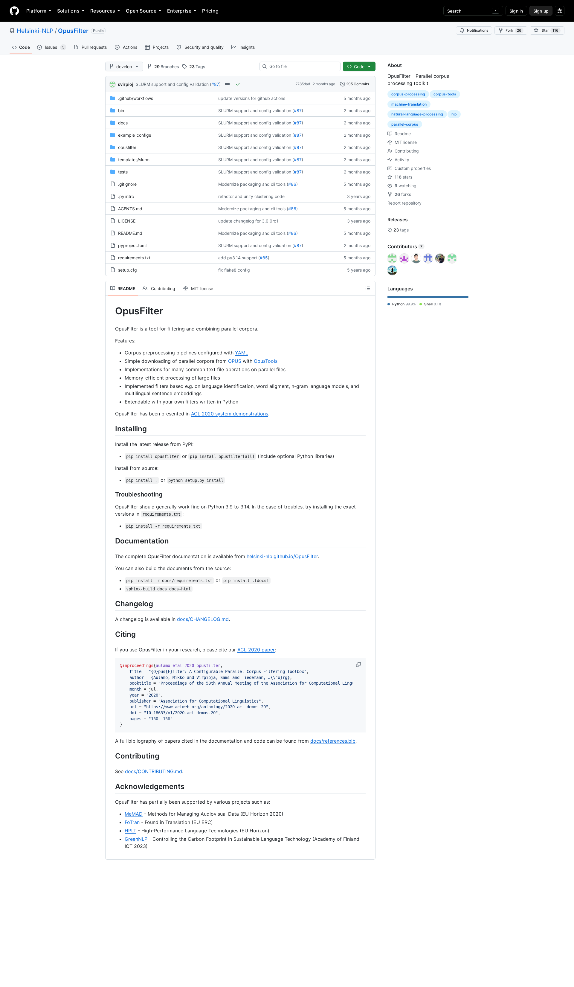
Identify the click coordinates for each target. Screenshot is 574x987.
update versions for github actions (251, 98)
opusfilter (127, 147)
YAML (241, 353)
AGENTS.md (130, 208)
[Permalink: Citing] (111, 634)
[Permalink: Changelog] (111, 603)
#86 (292, 184)
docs (123, 122)
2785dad (302, 84)
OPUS (234, 361)
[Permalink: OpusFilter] (111, 311)
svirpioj (125, 84)
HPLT (130, 831)
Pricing (210, 11)
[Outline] (368, 288)
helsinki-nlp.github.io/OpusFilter (282, 556)
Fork (513, 30)
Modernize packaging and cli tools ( (253, 184)
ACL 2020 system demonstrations (229, 414)
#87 (215, 84)
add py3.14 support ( (239, 257)
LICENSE (126, 220)
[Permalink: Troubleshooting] (111, 494)
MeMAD (134, 814)
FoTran (132, 822)
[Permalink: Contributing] (111, 756)
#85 (264, 257)
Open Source (141, 11)
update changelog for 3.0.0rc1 (248, 220)
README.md (130, 233)
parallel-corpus (404, 124)
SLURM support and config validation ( (173, 84)
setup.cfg (127, 269)
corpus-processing (408, 94)
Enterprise (179, 11)
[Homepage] (14, 11)
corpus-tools (444, 94)
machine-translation (409, 104)
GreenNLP (136, 839)
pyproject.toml (132, 245)
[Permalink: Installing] (111, 428)
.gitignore (127, 184)
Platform (36, 11)
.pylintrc (126, 196)
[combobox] (302, 66)
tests (123, 171)
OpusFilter (73, 30)
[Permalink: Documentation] (111, 541)
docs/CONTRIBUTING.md (153, 771)
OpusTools (265, 361)
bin (121, 110)
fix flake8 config (234, 269)
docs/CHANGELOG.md (203, 619)
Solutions (68, 11)
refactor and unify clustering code (251, 196)
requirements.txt (134, 257)
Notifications (477, 30)
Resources (102, 11)
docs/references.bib (332, 741)
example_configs (134, 135)
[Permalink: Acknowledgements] (111, 786)
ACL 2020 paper (256, 650)
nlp (454, 114)
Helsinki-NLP (35, 30)
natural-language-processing (417, 114)
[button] (359, 664)
